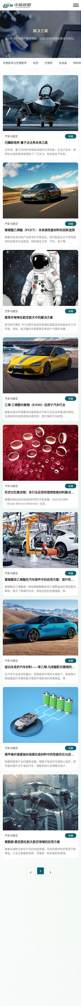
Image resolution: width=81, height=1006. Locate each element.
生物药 (49, 63)
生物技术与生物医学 (15, 63)
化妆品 (63, 63)
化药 (35, 63)
